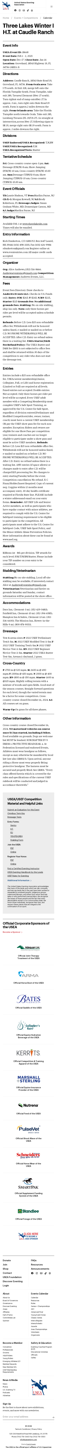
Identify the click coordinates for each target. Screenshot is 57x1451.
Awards (34, 1326)
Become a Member (12, 1343)
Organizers (35, 1335)
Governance (7, 1303)
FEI (11, 833)
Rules (33, 1303)
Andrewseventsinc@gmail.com (20, 273)
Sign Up (7, 1404)
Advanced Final (37, 1312)
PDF (12, 848)
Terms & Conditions (22, 1429)
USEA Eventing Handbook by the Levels (25, 872)
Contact (7, 1273)
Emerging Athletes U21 (11, 1361)
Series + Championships (40, 1306)
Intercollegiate (36, 1321)
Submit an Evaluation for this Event (23, 810)
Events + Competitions (26, 18)
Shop (5, 1269)
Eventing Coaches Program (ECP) (41, 1348)
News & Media (10, 1380)
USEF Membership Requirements (10, 1371)
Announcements (40, 1269)
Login (6, 1286)
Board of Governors (10, 1300)
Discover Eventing (13, 1281)
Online (13, 852)
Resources (37, 1265)
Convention (7, 1347)
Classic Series (36, 1318)
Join (5, 1265)
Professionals (8, 1350)
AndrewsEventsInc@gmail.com (29, 585)
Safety (33, 1358)
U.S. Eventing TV (9, 1390)
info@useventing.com (28, 1440)
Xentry (13, 826)
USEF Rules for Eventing (18, 876)
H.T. (11, 829)
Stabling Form (16, 840)
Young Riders (8, 1358)
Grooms (6, 1353)
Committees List (9, 1318)
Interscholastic (36, 1323)
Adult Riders (7, 1355)
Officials (34, 1355)
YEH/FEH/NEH (16, 836)
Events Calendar (39, 1294)
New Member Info (9, 1367)
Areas (5, 1309)
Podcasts (6, 1392)
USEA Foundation (12, 1277)
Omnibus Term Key (16, 814)
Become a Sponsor (11, 932)
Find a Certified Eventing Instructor (23, 869)
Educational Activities (39, 1352)
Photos (5, 1387)
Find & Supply (31, 1444)
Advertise (6, 1395)
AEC (32, 1309)
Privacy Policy (37, 1429)
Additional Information (18, 881)
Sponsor (6, 1321)
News (5, 1384)
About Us (6, 1298)
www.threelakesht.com (34, 224)
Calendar (34, 1298)
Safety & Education (41, 1343)
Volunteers (35, 1332)
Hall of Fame (7, 1315)
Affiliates (6, 1312)
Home (6, 18)
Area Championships (39, 1329)
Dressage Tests (14, 817)
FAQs (34, 1260)
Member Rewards (9, 1364)
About (6, 1294)
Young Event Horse (38, 1315)
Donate (7, 1260)
